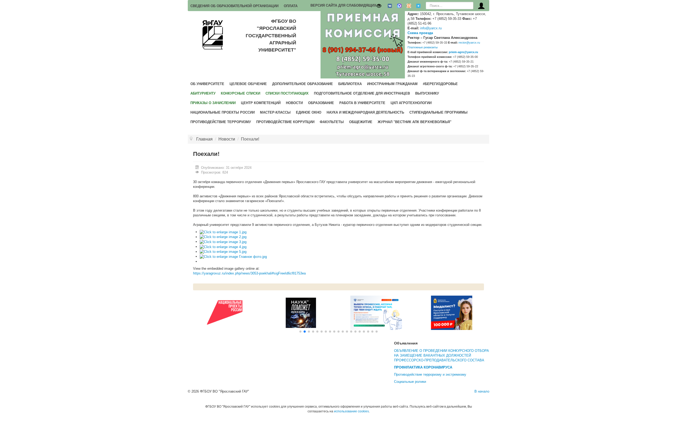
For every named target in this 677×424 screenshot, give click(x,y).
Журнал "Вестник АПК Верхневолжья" (414, 122)
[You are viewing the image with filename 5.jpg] (223, 252)
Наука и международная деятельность (365, 112)
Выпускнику (427, 93)
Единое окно (308, 112)
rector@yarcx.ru (469, 42)
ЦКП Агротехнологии (411, 103)
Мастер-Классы (275, 112)
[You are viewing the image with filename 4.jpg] (223, 247)
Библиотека (350, 84)
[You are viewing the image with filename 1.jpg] (223, 232)
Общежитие (360, 122)
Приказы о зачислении (213, 103)
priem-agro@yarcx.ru (463, 52)
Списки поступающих (287, 93)
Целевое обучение (248, 84)
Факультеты (332, 122)
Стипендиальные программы (438, 112)
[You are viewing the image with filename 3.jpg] (223, 242)
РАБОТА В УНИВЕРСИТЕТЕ (362, 103)
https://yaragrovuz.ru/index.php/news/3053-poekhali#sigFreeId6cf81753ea (249, 273)
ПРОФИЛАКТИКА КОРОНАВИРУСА (423, 367)
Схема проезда (420, 33)
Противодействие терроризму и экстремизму (430, 374)
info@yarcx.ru (431, 28)
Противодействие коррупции (285, 122)
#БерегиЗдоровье (440, 84)
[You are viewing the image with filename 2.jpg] (223, 237)
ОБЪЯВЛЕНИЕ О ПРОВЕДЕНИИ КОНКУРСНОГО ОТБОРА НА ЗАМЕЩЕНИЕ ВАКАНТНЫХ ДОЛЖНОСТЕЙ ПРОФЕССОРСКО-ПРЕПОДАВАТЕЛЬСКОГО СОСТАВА (441, 355)
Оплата (291, 6)
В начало (481, 391)
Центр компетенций (261, 103)
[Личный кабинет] (481, 5)
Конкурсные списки (240, 93)
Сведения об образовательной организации (234, 6)
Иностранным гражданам (392, 84)
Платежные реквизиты (423, 47)
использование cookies (351, 411)
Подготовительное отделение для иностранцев (362, 93)
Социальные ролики (410, 382)
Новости (294, 103)
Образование (321, 103)
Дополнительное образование (302, 84)
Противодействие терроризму (220, 122)
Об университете (207, 84)
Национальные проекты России (222, 112)
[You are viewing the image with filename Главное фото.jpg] (233, 256)
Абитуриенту (203, 93)
